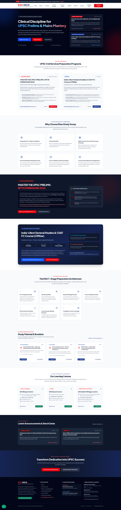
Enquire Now (89, 6)
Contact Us (83, 506)
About (41, 5)
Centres (76, 5)
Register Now (98, 6)
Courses (47, 5)
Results (69, 5)
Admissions (89, 506)
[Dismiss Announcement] (104, 1)
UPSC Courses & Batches (47, 489)
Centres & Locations (46, 495)
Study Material (54, 5)
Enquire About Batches (70, 469)
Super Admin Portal (99, 506)
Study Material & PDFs (46, 491)
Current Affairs (62, 5)
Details (62, 1)
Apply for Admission (52, 259)
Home (35, 5)
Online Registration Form (47, 497)
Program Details (96, 28)
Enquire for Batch (44, 211)
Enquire (45, 106)
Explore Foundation (95, 45)
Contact (82, 5)
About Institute (44, 486)
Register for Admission (51, 469)
